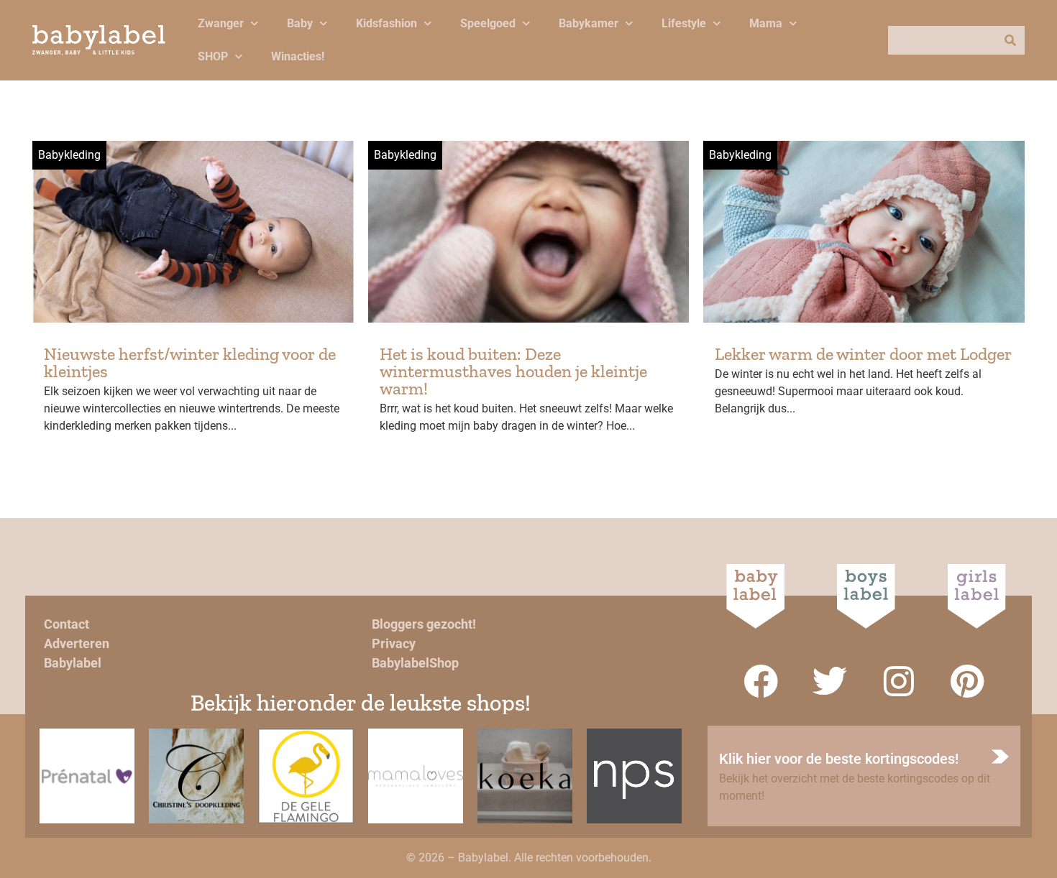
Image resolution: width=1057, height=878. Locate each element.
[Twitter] (830, 681)
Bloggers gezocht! (424, 624)
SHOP (213, 56)
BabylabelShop (415, 662)
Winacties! (297, 56)
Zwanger (221, 23)
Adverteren (76, 643)
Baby (300, 23)
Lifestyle (684, 23)
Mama (765, 23)
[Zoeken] (1010, 40)
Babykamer (588, 23)
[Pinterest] (968, 681)
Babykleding (69, 155)
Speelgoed (488, 23)
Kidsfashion (386, 23)
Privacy (394, 643)
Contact (66, 624)
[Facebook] (760, 681)
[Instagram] (899, 681)
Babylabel (72, 662)
